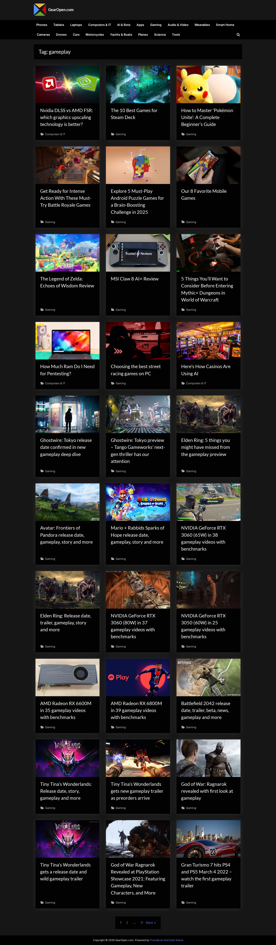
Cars (76, 34)
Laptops (76, 25)
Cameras (43, 34)
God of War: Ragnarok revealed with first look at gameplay (207, 791)
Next (149, 923)
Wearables (202, 25)
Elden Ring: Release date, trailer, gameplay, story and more (65, 622)
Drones (61, 34)
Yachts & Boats (121, 34)
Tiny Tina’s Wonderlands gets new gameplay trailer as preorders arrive (137, 791)
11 (141, 923)
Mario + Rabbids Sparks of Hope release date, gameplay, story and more (137, 534)
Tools (176, 34)
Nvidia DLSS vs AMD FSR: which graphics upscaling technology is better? (66, 117)
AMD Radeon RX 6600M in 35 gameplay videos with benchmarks (65, 710)
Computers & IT (99, 25)
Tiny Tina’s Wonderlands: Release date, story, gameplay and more (66, 791)
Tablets (58, 25)
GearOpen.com (61, 9)
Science (160, 34)
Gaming (155, 25)
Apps (140, 25)
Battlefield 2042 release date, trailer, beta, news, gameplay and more (205, 710)
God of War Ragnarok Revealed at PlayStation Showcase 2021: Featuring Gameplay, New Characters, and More (138, 878)
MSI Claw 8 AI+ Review (134, 278)
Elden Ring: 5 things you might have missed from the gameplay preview (205, 447)
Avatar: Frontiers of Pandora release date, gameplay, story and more (66, 534)
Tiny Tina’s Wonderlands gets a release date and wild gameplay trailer (65, 871)
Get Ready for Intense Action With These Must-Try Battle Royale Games (65, 198)
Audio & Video (178, 25)
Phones (41, 25)
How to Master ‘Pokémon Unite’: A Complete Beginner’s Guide (207, 117)
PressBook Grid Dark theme (166, 940)
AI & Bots (123, 25)
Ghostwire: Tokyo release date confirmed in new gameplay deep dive (66, 447)
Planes (143, 34)
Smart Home (225, 25)
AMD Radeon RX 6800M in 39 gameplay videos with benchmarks (136, 710)
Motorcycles (95, 34)
